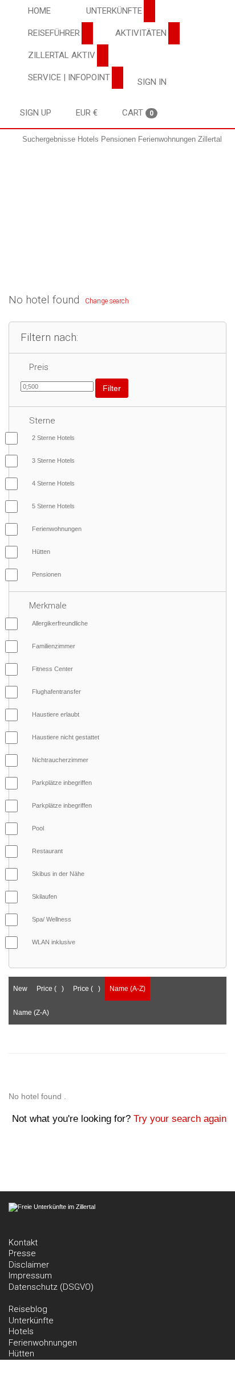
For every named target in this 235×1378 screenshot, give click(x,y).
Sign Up (35, 113)
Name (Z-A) (31, 1013)
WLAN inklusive (53, 942)
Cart (137, 113)
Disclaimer (29, 1265)
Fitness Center (52, 668)
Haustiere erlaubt (55, 714)
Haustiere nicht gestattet (65, 737)
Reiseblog (28, 1309)
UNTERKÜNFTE (114, 11)
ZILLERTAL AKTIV (61, 55)
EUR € (87, 113)
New (20, 989)
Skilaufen (44, 896)
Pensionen (46, 574)
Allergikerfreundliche (60, 623)
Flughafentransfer (56, 691)
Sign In (152, 82)
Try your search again (179, 1118)
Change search (107, 301)
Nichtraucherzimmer (60, 759)
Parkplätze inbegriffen (62, 782)
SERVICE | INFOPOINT (69, 77)
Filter (112, 388)
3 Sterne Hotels (53, 460)
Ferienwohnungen (57, 528)
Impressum (30, 1275)
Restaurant (47, 851)
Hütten (41, 551)
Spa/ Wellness (51, 919)
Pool (38, 828)
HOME (39, 11)
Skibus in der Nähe (58, 873)
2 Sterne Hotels (53, 437)
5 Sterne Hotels (53, 506)
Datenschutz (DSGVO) (51, 1287)
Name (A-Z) (127, 989)
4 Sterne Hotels (53, 483)
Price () (50, 989)
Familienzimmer (53, 646)
